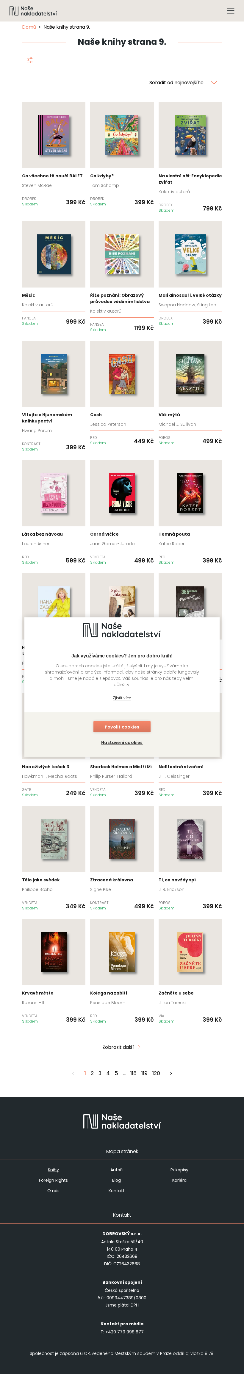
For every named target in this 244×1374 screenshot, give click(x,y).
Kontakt (117, 1191)
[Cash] (122, 393)
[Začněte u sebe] (190, 971)
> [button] (171, 1073)
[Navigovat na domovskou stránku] (33, 11)
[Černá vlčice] (122, 512)
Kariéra (179, 1180)
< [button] (73, 1073)
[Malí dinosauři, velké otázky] (190, 273)
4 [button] (108, 1073)
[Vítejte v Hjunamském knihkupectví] (53, 396)
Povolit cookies (122, 727)
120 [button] (156, 1073)
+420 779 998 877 (124, 1332)
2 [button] (92, 1073)
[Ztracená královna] (122, 858)
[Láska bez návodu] (53, 512)
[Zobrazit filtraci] (29, 61)
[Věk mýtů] (190, 393)
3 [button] (99, 1073)
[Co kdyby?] (122, 154)
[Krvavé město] (53, 971)
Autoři (116, 1170)
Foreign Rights (53, 1180)
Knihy (53, 1170)
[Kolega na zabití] (122, 971)
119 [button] (144, 1073)
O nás (53, 1191)
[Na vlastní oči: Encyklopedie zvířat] (190, 157)
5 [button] (116, 1073)
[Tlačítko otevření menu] (231, 10)
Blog (116, 1180)
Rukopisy (179, 1170)
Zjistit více (122, 697)
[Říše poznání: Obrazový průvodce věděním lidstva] (122, 277)
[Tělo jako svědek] (53, 858)
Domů (29, 27)
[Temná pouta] (190, 512)
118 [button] (133, 1073)
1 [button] (85, 1073)
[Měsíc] (53, 273)
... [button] (124, 1073)
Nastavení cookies (122, 743)
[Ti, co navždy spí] (190, 858)
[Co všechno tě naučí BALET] (53, 154)
